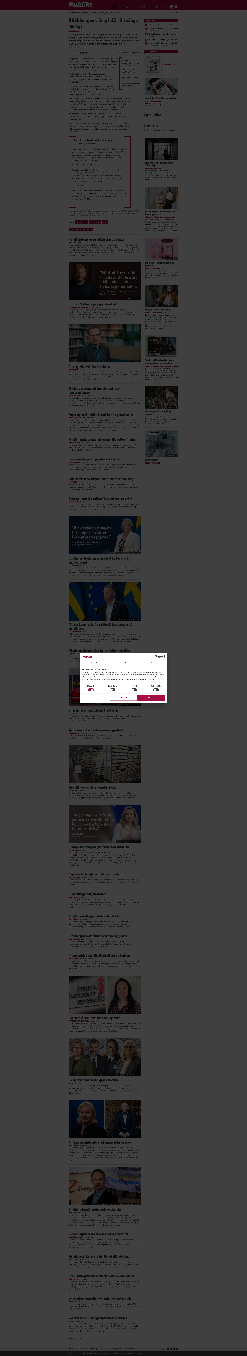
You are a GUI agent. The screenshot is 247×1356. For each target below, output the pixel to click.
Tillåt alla (151, 698)
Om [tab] (152, 663)
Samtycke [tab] (94, 663)
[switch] (112, 689)
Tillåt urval (123, 698)
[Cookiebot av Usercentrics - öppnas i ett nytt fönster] (156, 656)
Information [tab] (123, 663)
